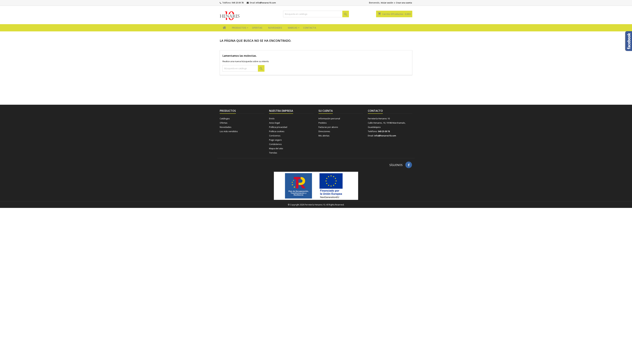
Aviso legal (274, 122)
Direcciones (324, 131)
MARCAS (292, 27)
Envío (272, 118)
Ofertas (223, 122)
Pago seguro (275, 139)
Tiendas (273, 152)
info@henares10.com (266, 2)
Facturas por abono (328, 127)
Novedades (225, 127)
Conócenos (274, 135)
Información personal (329, 118)
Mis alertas (323, 135)
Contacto (375, 111)
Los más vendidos (229, 131)
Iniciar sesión (387, 2)
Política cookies (276, 131)
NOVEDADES (275, 27)
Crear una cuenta (404, 2)
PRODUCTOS (239, 27)
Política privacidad (278, 127)
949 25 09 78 (238, 2)
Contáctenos (275, 144)
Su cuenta (325, 111)
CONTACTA (309, 27)
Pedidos (322, 122)
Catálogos (225, 118)
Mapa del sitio (276, 148)
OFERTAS (257, 27)
